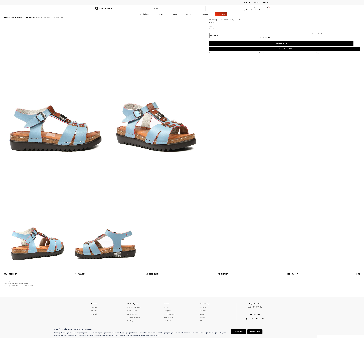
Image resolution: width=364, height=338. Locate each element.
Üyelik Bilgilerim (168, 318)
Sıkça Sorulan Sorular (133, 318)
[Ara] (204, 8)
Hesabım (256, 2)
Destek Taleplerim (169, 314)
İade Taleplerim (168, 321)
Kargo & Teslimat (132, 314)
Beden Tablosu (292, 274)
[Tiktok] (263, 319)
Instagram (203, 307)
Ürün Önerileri (222, 274)
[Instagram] (252, 319)
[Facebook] (246, 319)
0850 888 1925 (255, 307)
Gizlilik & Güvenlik (132, 311)
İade (358, 274)
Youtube (202, 318)
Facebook (203, 311)
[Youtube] (257, 319)
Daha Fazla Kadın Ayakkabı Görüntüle (285, 49)
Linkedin (202, 314)
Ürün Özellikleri (10, 274)
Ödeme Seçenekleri (150, 274)
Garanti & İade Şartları (134, 307)
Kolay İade (247, 2)
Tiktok (202, 321)
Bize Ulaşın (94, 311)
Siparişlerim (167, 311)
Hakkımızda (94, 307)
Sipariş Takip (265, 2)
